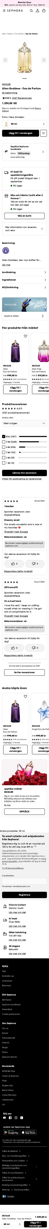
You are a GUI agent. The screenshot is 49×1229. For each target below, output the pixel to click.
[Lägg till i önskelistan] (25, 336)
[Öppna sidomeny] (4, 10)
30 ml (22, 831)
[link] (24, 473)
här (29, 1140)
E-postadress (8, 875)
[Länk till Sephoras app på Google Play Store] (11, 1132)
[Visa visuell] (24, 58)
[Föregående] (5, 60)
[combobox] (24, 423)
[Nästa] (44, 60)
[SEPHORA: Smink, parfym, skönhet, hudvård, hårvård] (15, 11)
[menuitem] (37, 10)
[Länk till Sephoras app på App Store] (29, 1132)
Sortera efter (7, 418)
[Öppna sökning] (31, 10)
